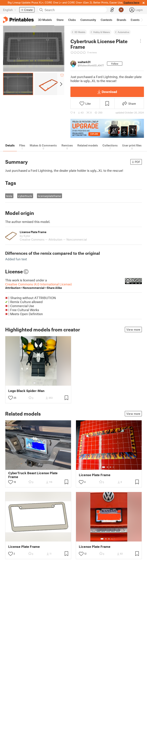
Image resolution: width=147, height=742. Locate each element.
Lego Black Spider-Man (26, 391)
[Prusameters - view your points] (121, 9)
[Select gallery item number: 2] (38, 383)
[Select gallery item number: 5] (114, 539)
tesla (9, 196)
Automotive (123, 32)
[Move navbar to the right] (141, 19)
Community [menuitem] (88, 19)
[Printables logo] (18, 19)
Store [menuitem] (60, 19)
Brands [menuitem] (121, 19)
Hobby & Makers (101, 32)
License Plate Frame (94, 475)
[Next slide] (60, 84)
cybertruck (25, 196)
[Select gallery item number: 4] (113, 467)
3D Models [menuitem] (45, 19)
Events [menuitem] (135, 19)
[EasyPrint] (112, 10)
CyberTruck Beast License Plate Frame (33, 474)
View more (133, 329)
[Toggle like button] (10, 397)
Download (109, 92)
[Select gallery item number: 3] (41, 383)
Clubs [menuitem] (72, 19)
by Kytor (25, 235)
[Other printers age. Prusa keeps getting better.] (107, 128)
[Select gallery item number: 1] (34, 383)
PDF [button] (137, 162)
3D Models (79, 32)
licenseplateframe (49, 196)
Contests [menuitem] (106, 19)
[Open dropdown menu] (140, 41)
